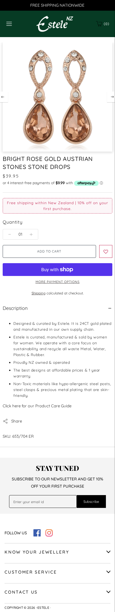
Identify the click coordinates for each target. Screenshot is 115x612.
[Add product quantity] (9, 234)
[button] (105, 251)
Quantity (12, 222)
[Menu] (9, 24)
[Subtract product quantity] (31, 234)
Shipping (38, 293)
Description (15, 308)
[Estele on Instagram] (49, 535)
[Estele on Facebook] (37, 535)
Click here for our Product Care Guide (37, 405)
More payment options (58, 282)
